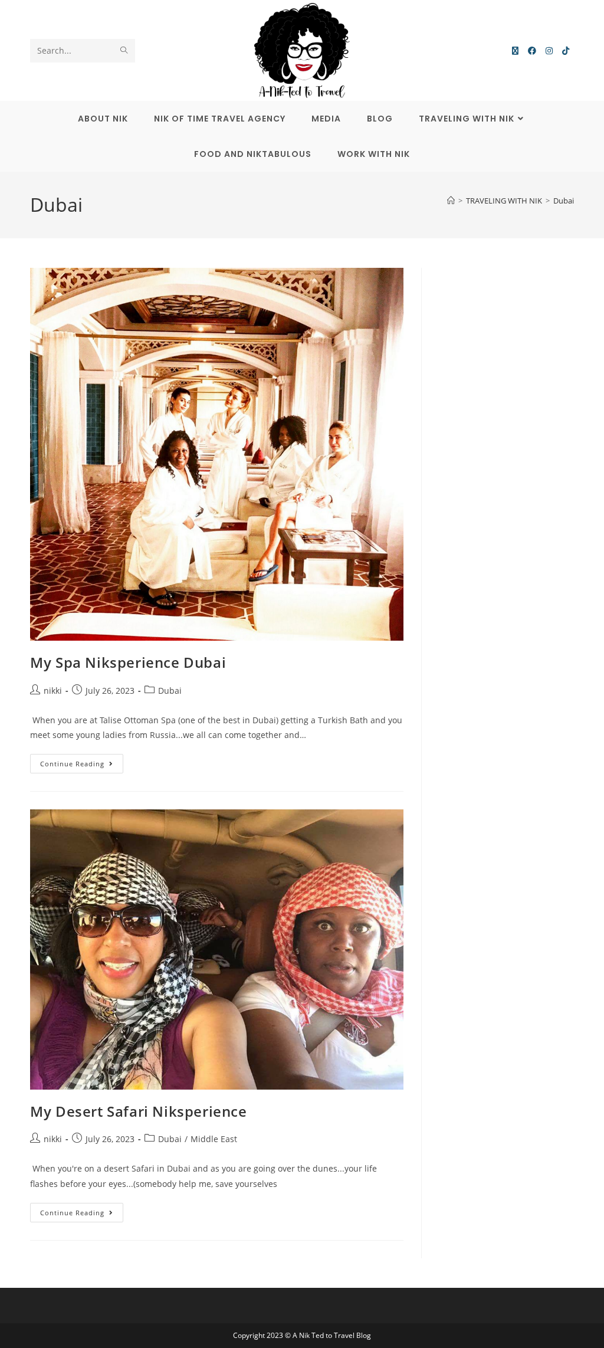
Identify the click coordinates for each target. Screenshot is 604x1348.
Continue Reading (81, 761)
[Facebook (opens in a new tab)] (532, 51)
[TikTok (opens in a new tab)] (565, 51)
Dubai (563, 200)
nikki (53, 690)
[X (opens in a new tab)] (515, 51)
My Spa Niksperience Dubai (128, 662)
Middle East (214, 1138)
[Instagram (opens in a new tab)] (549, 51)
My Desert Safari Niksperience (138, 1111)
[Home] (451, 200)
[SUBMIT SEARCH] (124, 51)
